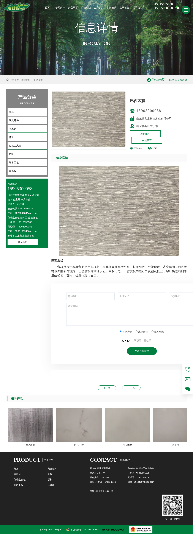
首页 (47, 7)
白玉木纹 (131, 387)
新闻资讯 (111, 7)
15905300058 (148, 111)
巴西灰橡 (38, 79)
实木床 (17, 474)
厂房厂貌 (86, 7)
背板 (49, 474)
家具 (16, 468)
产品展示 (73, 7)
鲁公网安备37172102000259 (84, 529)
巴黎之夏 (107, 387)
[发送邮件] (187, 379)
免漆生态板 (20, 479)
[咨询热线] (187, 369)
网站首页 (25, 79)
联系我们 (137, 7)
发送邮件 (145, 133)
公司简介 (60, 7)
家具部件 (52, 468)
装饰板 (51, 485)
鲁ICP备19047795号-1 (50, 529)
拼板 (49, 479)
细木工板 (18, 485)
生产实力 (99, 7)
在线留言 (124, 7)
